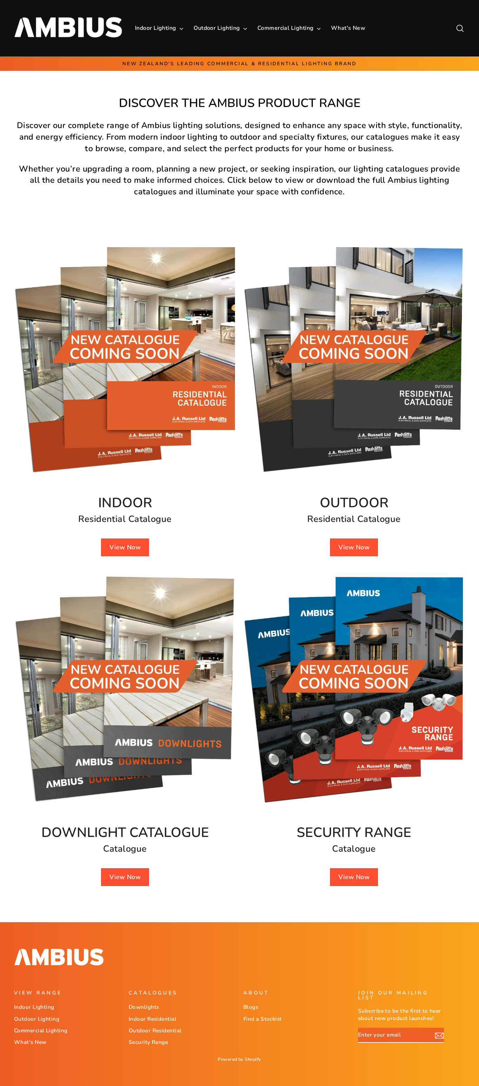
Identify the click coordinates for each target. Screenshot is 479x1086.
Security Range (148, 1042)
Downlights (144, 1007)
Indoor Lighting (156, 28)
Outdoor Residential (155, 1030)
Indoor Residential (152, 1019)
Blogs (250, 1007)
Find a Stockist (262, 1019)
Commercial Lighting (286, 28)
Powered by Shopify (239, 1059)
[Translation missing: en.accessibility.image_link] (125, 359)
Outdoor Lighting (218, 28)
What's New (348, 28)
